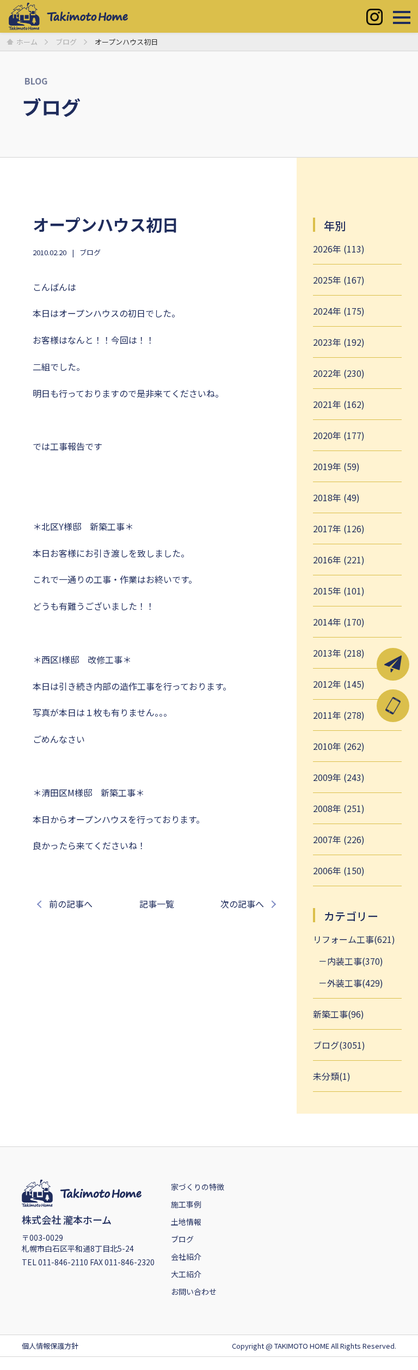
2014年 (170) (339, 621)
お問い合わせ (194, 1291)
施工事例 (186, 1204)
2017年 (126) (339, 528)
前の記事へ (71, 903)
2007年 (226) (339, 839)
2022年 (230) (339, 373)
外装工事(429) (355, 982)
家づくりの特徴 (197, 1186)
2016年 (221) (339, 559)
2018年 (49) (336, 497)
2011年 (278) (339, 715)
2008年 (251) (339, 808)
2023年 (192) (339, 341)
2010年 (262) (339, 746)
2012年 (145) (339, 683)
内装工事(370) (355, 961)
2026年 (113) (339, 248)
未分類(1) (332, 1076)
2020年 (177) (339, 435)
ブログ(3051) (339, 1044)
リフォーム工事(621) (354, 939)
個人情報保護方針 (50, 1346)
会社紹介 (186, 1256)
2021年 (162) (339, 404)
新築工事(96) (338, 1013)
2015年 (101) (339, 590)
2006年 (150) (339, 870)
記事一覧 (156, 903)
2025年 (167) (339, 279)
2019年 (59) (336, 466)
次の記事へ (242, 903)
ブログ (90, 252)
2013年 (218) (339, 652)
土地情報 (186, 1221)
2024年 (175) (339, 310)
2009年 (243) (339, 777)
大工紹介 (186, 1274)
